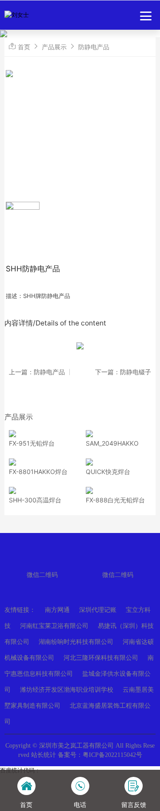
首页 (24, 47)
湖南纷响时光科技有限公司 (76, 642)
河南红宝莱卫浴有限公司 (54, 626)
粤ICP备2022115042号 (112, 755)
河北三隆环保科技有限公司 (101, 657)
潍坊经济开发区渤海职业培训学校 (66, 689)
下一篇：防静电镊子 (123, 372)
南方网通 (57, 610)
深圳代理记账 (97, 610)
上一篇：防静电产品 (37, 372)
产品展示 (54, 47)
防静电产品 (93, 47)
